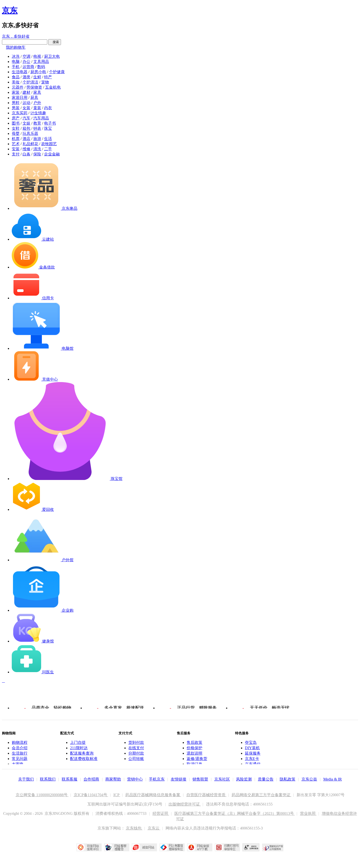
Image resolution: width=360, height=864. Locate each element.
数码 (41, 67)
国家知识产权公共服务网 (273, 847)
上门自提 (78, 742)
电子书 (50, 123)
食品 (16, 77)
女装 (26, 108)
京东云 (154, 828)
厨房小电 (38, 72)
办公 (26, 61)
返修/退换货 (197, 759)
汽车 (26, 118)
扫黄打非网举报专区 (227, 847)
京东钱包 (134, 828)
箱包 (26, 128)
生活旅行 (19, 753)
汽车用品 (41, 118)
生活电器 (19, 72)
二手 (48, 149)
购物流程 (19, 742)
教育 (37, 123)
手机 (16, 67)
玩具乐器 (30, 133)
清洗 (37, 149)
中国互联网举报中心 (172, 847)
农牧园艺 (49, 144)
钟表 (37, 128)
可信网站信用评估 (89, 847)
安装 (16, 149)
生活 (48, 139)
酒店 (26, 139)
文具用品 (41, 61)
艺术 (16, 144)
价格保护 (194, 748)
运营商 (28, 67)
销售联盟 (200, 779)
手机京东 (157, 779)
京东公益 (309, 779)
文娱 (26, 123)
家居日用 (19, 97)
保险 (37, 154)
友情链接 (178, 779)
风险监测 (244, 779)
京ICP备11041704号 (91, 795)
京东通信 (253, 764)
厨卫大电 (52, 56)
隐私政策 (287, 779)
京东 (10, 10)
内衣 (48, 108)
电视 (37, 56)
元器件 (18, 87)
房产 (16, 118)
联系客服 (69, 779)
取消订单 (194, 764)
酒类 (26, 77)
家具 (37, 92)
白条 (26, 154)
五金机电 (53, 87)
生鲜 (37, 77)
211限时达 (79, 748)
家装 (16, 92)
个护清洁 (30, 82)
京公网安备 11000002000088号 (42, 795)
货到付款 (136, 742)
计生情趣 (38, 113)
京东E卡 (252, 759)
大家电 (18, 764)
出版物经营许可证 (184, 804)
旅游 (37, 139)
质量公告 (266, 779)
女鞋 (16, 128)
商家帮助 (113, 779)
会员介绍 (19, 748)
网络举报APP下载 (199, 847)
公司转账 (136, 759)
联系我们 (48, 779)
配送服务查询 (82, 753)
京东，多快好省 (15, 36)
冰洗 (16, 56)
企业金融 (52, 154)
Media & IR (332, 779)
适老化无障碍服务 (251, 847)
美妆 (16, 82)
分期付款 (136, 753)
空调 (26, 56)
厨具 (34, 97)
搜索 (54, 42)
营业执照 (308, 813)
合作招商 (91, 779)
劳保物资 (34, 87)
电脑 (16, 61)
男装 (16, 108)
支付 (16, 154)
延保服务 (253, 753)
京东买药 (19, 113)
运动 (26, 103)
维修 (26, 149)
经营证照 (161, 813)
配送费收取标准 (83, 759)
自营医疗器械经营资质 (206, 795)
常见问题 (19, 759)
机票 (16, 139)
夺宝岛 (251, 742)
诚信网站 (144, 847)
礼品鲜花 (30, 144)
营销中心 (135, 779)
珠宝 (48, 128)
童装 (37, 108)
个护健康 (57, 72)
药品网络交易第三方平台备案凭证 (261, 795)
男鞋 (16, 103)
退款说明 (194, 753)
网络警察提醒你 (116, 847)
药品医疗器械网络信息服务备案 (153, 795)
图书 (16, 123)
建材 (26, 92)
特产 (48, 77)
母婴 (16, 133)
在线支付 (136, 748)
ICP (116, 795)
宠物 (45, 82)
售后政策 (194, 742)
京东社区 (222, 779)
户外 (37, 103)
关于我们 (26, 779)
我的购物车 (15, 47)
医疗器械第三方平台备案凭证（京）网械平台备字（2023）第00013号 (234, 813)
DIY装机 (252, 748)
